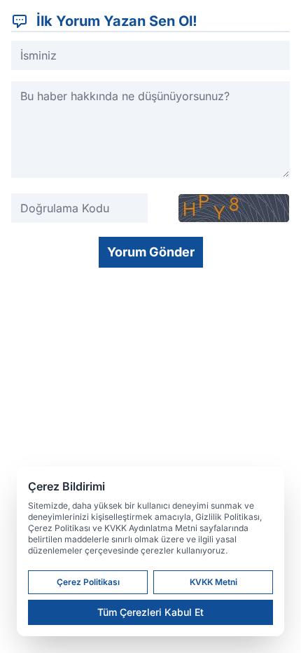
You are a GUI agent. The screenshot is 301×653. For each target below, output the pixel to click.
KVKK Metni (213, 582)
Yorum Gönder (151, 252)
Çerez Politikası (88, 582)
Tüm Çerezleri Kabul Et (150, 612)
